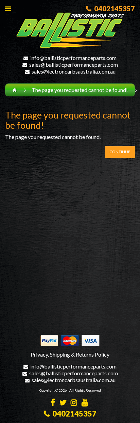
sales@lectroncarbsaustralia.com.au (74, 71)
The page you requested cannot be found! (80, 90)
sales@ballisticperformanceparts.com (73, 64)
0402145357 (113, 8)
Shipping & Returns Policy (79, 354)
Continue (119, 151)
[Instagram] (74, 403)
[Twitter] (62, 403)
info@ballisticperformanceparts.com (73, 57)
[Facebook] (53, 403)
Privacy (39, 354)
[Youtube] (85, 403)
